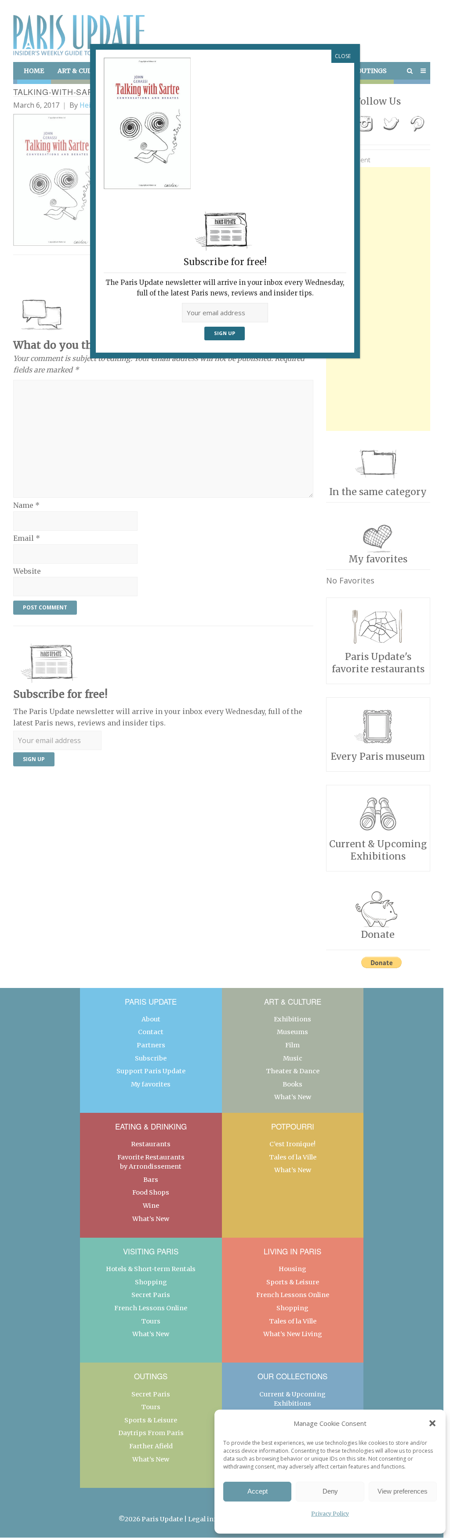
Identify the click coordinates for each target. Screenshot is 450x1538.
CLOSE (343, 56)
